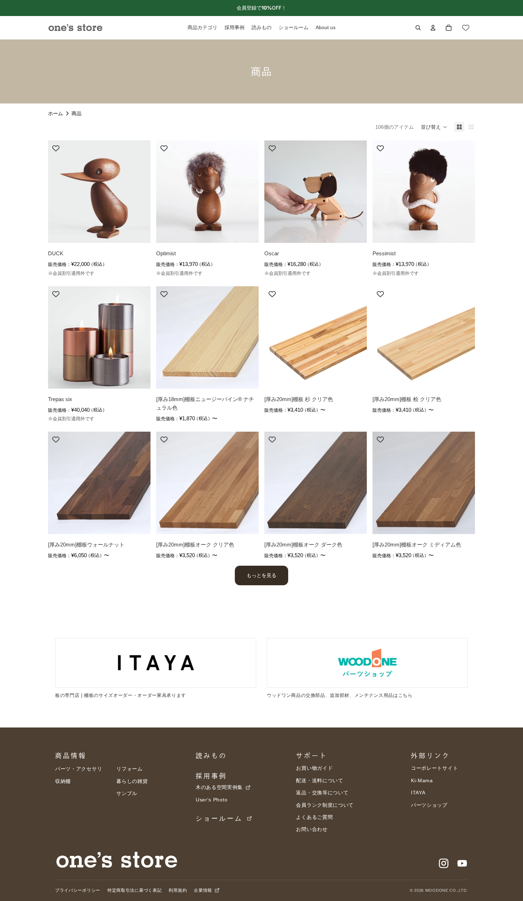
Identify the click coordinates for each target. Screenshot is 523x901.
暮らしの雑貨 (132, 781)
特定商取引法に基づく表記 (134, 890)
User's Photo (211, 800)
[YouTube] (462, 863)
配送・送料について (319, 780)
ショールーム (221, 818)
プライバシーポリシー (77, 890)
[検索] (418, 28)
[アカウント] (433, 28)
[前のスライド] (58, 191)
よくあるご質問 (314, 817)
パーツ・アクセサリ (78, 769)
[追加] (139, 232)
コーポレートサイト (434, 768)
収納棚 (63, 781)
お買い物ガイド (314, 768)
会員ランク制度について (325, 805)
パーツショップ (429, 805)
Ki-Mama (422, 780)
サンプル (126, 793)
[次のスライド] (139, 191)
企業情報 (203, 890)
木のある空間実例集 (220, 787)
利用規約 (178, 890)
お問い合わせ (311, 829)
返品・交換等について (322, 792)
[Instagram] (443, 863)
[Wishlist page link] (465, 27)
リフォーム (129, 769)
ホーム (55, 113)
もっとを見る (261, 575)
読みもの (211, 755)
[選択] (247, 377)
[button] (434, 127)
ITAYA (418, 792)
